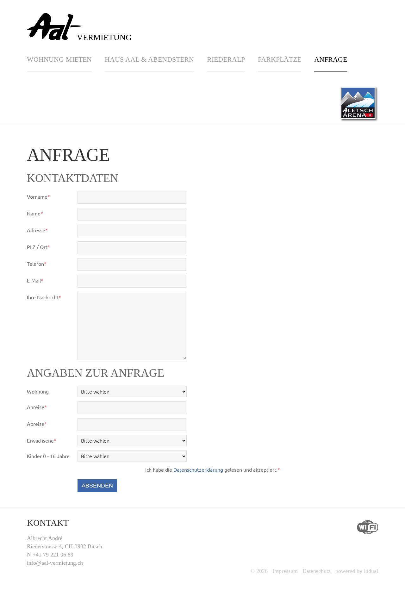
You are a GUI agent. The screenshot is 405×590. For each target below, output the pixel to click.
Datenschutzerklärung (198, 470)
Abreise (38, 424)
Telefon (38, 264)
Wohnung (38, 391)
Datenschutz (316, 571)
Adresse (38, 230)
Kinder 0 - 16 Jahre (48, 456)
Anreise (38, 407)
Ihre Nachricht (44, 298)
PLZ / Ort (38, 247)
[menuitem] (66, 63)
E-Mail (38, 281)
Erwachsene (41, 441)
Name (38, 214)
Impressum (285, 571)
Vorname (38, 197)
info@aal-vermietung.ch (55, 563)
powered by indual (356, 571)
